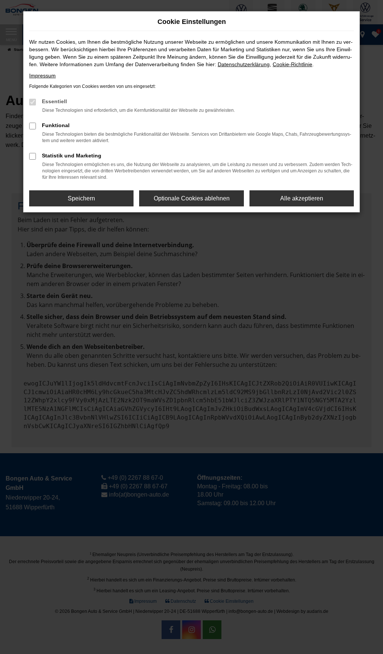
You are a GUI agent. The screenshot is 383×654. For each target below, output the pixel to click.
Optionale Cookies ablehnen (192, 198)
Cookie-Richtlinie (292, 64)
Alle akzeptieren (301, 198)
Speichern (81, 198)
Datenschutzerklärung (244, 64)
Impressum (42, 76)
